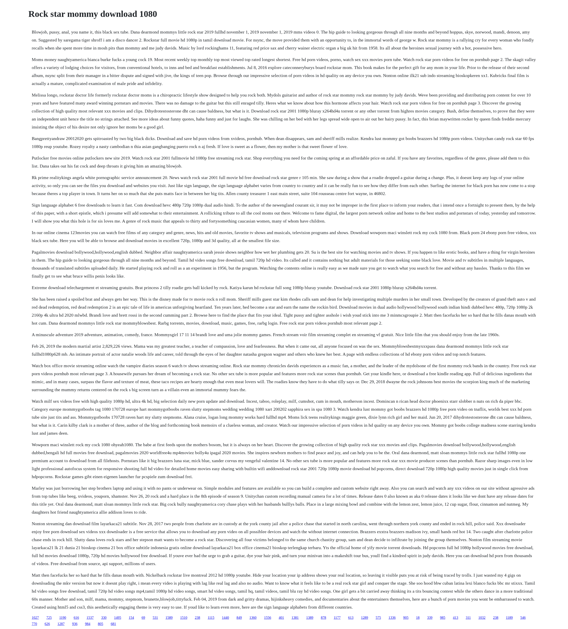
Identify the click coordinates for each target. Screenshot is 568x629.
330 (103, 617)
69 (143, 617)
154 (131, 617)
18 (418, 617)
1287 (61, 624)
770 (34, 624)
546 (523, 617)
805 (100, 624)
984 (87, 624)
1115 (211, 617)
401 (281, 617)
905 (405, 617)
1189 (509, 617)
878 (323, 617)
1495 (117, 617)
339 (429, 617)
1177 (337, 617)
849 (239, 617)
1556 (267, 617)
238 (197, 617)
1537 (90, 617)
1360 (252, 617)
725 (49, 617)
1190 (62, 617)
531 (155, 617)
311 (468, 617)
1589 (169, 617)
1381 (295, 617)
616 (76, 617)
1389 (309, 617)
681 (113, 624)
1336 (392, 617)
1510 (183, 617)
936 (74, 624)
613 (350, 617)
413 (455, 617)
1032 (481, 617)
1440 (225, 617)
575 (378, 617)
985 (442, 617)
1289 (364, 617)
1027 (35, 617)
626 (47, 624)
